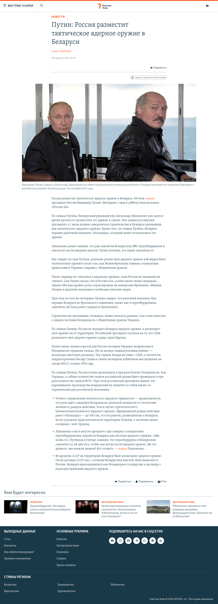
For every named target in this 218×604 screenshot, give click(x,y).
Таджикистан (65, 584)
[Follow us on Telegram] (136, 540)
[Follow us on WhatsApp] (144, 540)
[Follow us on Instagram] (120, 540)
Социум (61, 558)
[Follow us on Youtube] (112, 540)
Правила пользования (17, 558)
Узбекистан (118, 584)
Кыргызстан (11, 591)
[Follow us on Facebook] (128, 540)
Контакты (10, 545)
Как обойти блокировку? (19, 552)
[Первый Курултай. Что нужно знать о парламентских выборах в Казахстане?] (16, 506)
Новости (58, 17)
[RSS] (160, 540)
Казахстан (10, 584)
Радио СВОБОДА (61, 51)
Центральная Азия (112, 502)
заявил (149, 198)
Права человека (66, 565)
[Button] (158, 68)
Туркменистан (66, 591)
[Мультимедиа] (207, 5)
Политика (36, 502)
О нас (7, 539)
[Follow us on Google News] (152, 540)
